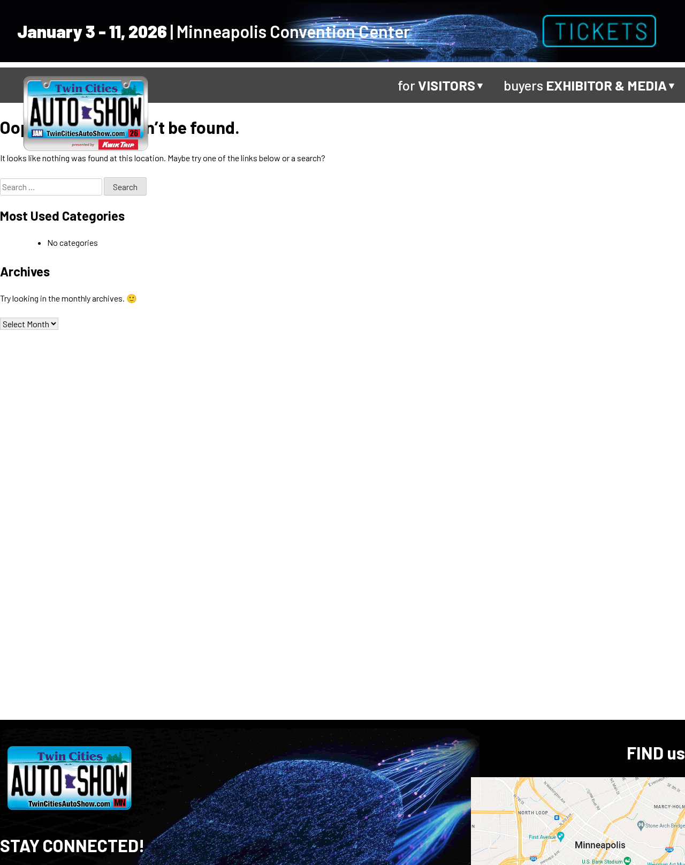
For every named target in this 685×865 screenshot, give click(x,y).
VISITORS (446, 85)
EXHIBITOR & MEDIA (606, 85)
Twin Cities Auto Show (85, 112)
